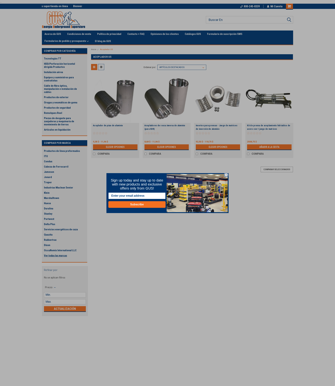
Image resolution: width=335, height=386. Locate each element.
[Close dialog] (226, 175)
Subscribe (137, 204)
